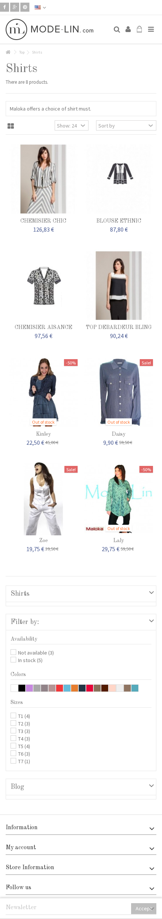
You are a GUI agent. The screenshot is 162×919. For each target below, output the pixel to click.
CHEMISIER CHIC (43, 221)
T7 (24, 761)
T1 (24, 716)
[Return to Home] (8, 52)
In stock (30, 660)
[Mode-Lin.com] (56, 29)
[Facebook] (4, 7)
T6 (24, 753)
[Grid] (11, 126)
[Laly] (118, 499)
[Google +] (14, 7)
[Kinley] (43, 392)
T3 (24, 731)
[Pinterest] (24, 7)
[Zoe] (43, 499)
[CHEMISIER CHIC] (43, 179)
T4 (24, 738)
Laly (118, 540)
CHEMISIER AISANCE (43, 327)
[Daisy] (118, 392)
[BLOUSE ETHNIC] (118, 179)
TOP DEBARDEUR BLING (119, 327)
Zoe (43, 540)
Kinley (43, 434)
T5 (24, 746)
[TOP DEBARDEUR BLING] (118, 286)
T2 (24, 723)
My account (21, 848)
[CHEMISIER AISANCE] (43, 286)
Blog (17, 787)
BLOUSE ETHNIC (118, 221)
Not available (36, 652)
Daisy (118, 434)
